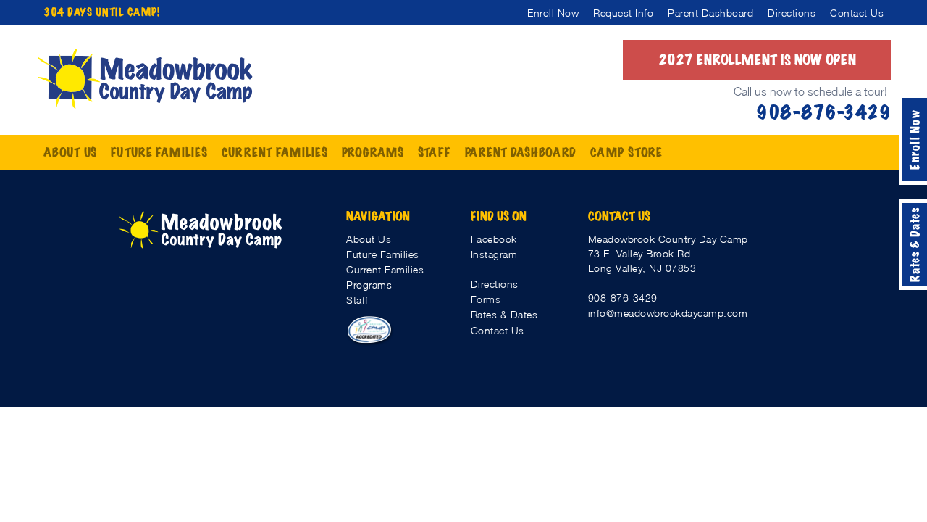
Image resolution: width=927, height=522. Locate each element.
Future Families (382, 254)
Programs (369, 284)
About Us (368, 239)
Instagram (494, 254)
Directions (495, 284)
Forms (486, 299)
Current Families (385, 269)
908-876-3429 (623, 297)
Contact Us (497, 330)
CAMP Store (626, 153)
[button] (70, 152)
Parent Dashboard (520, 153)
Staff (357, 300)
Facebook (494, 239)
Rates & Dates (504, 314)
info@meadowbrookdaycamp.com (668, 313)
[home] (144, 78)
